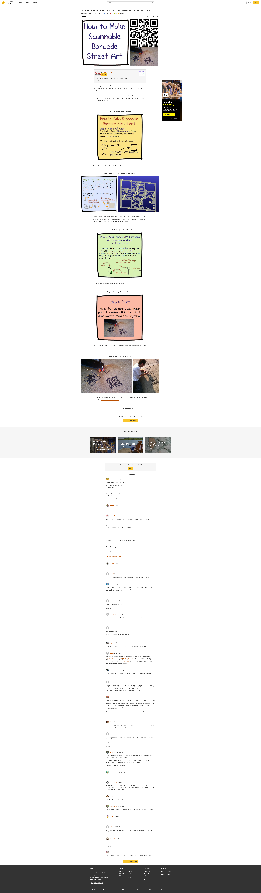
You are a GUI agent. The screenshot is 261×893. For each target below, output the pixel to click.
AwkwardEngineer (87, 13)
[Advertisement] (172, 100)
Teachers (34, 2)
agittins (112, 653)
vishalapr (112, 563)
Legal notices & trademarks (164, 890)
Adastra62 (112, 479)
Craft (120, 878)
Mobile (100, 13)
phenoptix (112, 838)
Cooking (130, 871)
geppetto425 (113, 614)
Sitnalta (112, 722)
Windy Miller (113, 796)
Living (129, 873)
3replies (109, 608)
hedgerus (112, 682)
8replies (109, 595)
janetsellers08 (113, 697)
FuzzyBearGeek (113, 806)
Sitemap (146, 878)
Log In (249, 2)
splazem (112, 816)
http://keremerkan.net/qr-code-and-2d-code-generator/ (120, 658)
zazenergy (112, 852)
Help (145, 875)
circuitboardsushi (114, 600)
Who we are (147, 880)
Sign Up (256, 2)
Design (121, 875)
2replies (109, 746)
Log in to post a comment (130, 861)
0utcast (111, 826)
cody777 (112, 573)
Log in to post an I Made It (130, 420)
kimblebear (112, 628)
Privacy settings (127, 890)
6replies (109, 846)
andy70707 (112, 584)
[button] (157, 16)
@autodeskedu (167, 874)
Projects (20, 2)
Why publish (147, 871)
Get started (146, 873)
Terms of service (107, 890)
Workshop (121, 873)
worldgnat (112, 733)
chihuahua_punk (114, 772)
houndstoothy (113, 782)
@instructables (167, 871)
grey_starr (112, 643)
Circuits (95, 13)
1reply (108, 622)
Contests (27, 2)
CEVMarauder (113, 752)
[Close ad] (181, 81)
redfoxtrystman (113, 670)
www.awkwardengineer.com (123, 86)
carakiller (112, 505)
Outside (130, 875)
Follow (104, 74)
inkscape (126, 661)
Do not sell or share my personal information (144, 890)
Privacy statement (117, 890)
